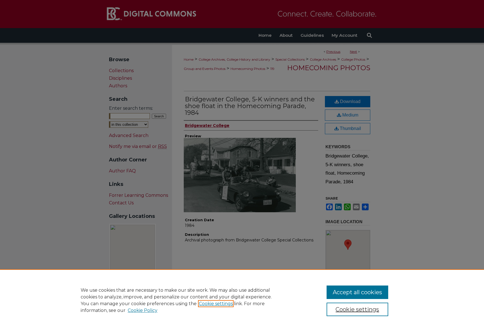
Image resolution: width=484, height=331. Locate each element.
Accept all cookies (357, 292)
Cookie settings (216, 303)
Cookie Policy (142, 310)
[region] (242, 300)
